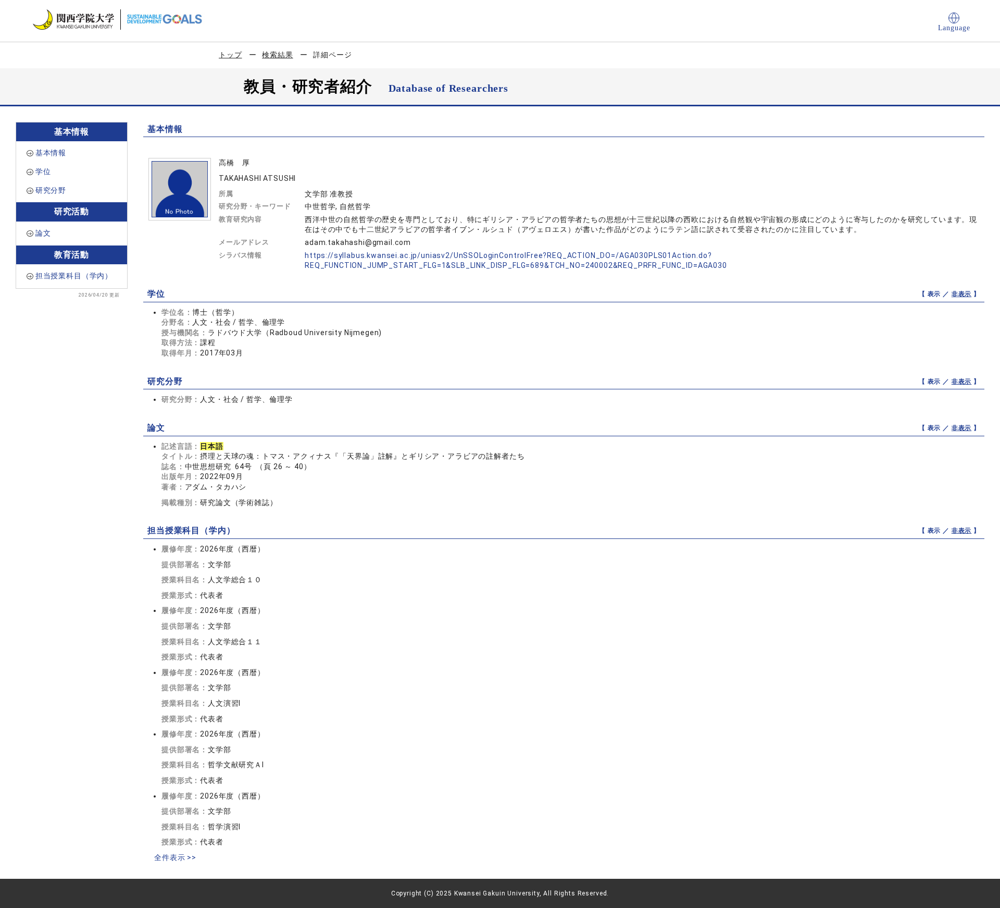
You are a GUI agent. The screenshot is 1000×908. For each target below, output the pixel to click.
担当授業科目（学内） (74, 276)
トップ (230, 55)
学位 (43, 171)
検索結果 (277, 55)
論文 (43, 233)
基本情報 (50, 153)
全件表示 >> (175, 857)
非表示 (962, 294)
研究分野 (50, 190)
